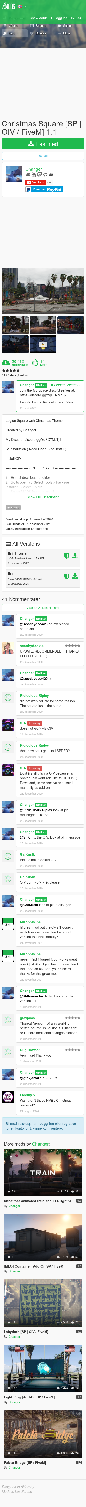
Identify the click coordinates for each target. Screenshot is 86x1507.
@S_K (25, 837)
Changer (33, 169)
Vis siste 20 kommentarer (43, 608)
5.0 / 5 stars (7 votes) (15, 375)
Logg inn (46, 1123)
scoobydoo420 (32, 645)
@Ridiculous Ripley (36, 810)
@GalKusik (29, 904)
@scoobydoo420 (34, 623)
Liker (43, 364)
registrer (69, 1123)
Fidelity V (27, 1094)
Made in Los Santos (17, 1491)
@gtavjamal (29, 1077)
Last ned (46, 143)
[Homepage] (27, 174)
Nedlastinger (20, 364)
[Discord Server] (51, 174)
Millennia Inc (30, 921)
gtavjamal (28, 1017)
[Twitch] (39, 174)
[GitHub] (45, 174)
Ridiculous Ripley (34, 695)
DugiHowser (30, 1049)
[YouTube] (33, 174)
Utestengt (35, 723)
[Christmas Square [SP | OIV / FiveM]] (43, 291)
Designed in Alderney (18, 1486)
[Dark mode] (72, 18)
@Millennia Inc (32, 996)
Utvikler (41, 385)
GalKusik (27, 854)
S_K (23, 722)
